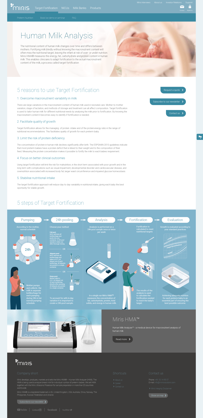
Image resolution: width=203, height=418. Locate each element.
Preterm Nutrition (25, 18)
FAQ (74, 18)
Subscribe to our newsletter (166, 101)
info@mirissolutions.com (165, 382)
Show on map (157, 395)
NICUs (65, 8)
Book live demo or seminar (52, 18)
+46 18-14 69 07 (162, 380)
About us (158, 2)
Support (189, 2)
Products (95, 8)
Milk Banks (79, 8)
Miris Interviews (143, 2)
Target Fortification (46, 8)
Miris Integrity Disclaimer (161, 388)
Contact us (174, 113)
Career (118, 383)
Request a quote (172, 90)
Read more (121, 339)
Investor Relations (174, 2)
